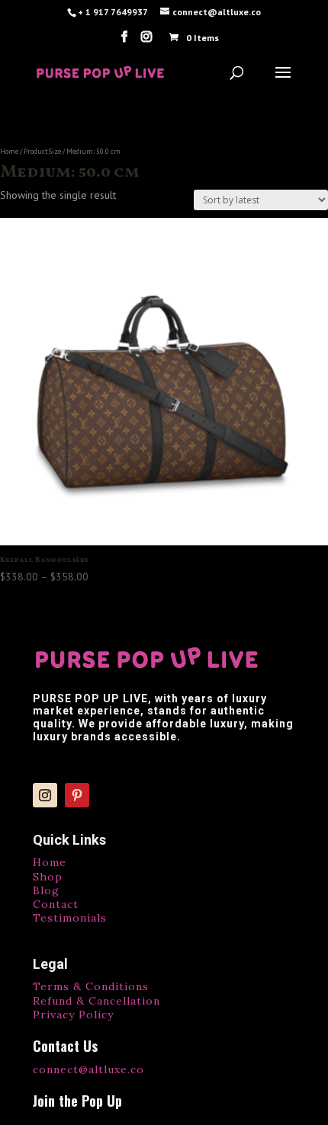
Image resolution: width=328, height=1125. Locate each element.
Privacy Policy (73, 1014)
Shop (48, 877)
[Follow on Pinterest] (77, 795)
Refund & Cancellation (96, 1001)
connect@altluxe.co (88, 1069)
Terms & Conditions (91, 986)
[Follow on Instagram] (45, 795)
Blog (46, 890)
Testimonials (70, 918)
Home (9, 151)
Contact (56, 904)
